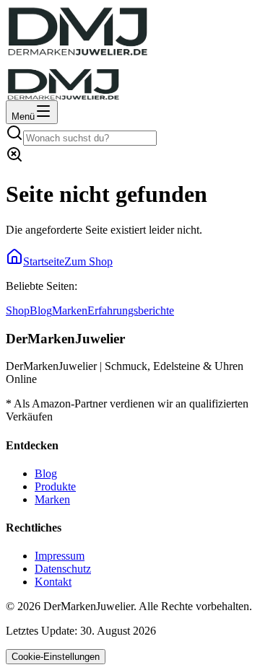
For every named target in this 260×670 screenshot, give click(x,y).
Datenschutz (63, 569)
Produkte (55, 486)
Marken (69, 310)
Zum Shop (88, 261)
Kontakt (53, 582)
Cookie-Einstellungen (56, 656)
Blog (41, 310)
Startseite (43, 261)
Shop (18, 310)
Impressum (59, 556)
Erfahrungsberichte (130, 310)
